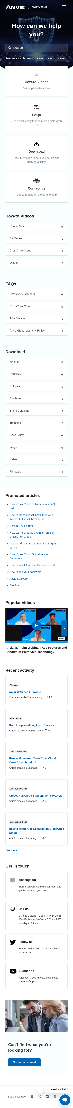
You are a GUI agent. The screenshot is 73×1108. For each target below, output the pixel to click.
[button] (64, 628)
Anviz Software (19, 578)
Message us (27, 880)
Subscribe (26, 971)
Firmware (14, 685)
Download (15, 351)
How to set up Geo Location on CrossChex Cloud (36, 830)
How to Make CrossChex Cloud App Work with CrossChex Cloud (31, 517)
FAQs (10, 284)
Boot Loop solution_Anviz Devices (31, 725)
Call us (24, 909)
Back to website (17, 1096)
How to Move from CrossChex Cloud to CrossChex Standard (34, 760)
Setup (40, 59)
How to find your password (25, 572)
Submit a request (24, 1062)
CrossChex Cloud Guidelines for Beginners (29, 556)
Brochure (15, 585)
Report (61, 59)
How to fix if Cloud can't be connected (32, 565)
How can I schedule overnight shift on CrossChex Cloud (32, 534)
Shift (50, 59)
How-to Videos (19, 216)
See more (26, 850)
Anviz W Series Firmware (25, 692)
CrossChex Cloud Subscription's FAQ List (32, 506)
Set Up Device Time (22, 525)
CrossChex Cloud (18, 751)
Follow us (26, 942)
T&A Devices (16, 718)
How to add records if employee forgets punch (33, 545)
